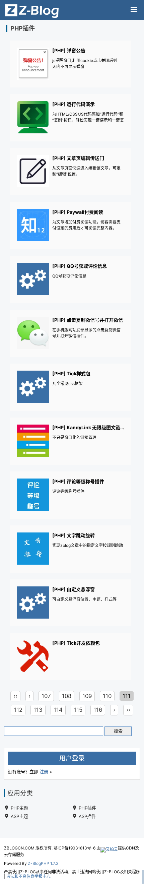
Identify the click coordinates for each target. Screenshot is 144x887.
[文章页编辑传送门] (70, 172)
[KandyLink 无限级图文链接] (70, 441)
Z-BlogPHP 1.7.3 (43, 863)
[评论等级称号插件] (70, 495)
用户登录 (72, 758)
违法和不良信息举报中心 (28, 876)
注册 (44, 771)
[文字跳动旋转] (70, 549)
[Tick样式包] (70, 387)
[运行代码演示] (70, 118)
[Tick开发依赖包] (70, 657)
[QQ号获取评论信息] (70, 280)
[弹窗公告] (70, 64)
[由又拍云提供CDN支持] (109, 847)
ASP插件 (87, 816)
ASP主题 (19, 816)
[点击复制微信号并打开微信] (70, 334)
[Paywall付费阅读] (70, 226)
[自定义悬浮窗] (70, 603)
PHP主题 (19, 808)
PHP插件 (87, 808)
